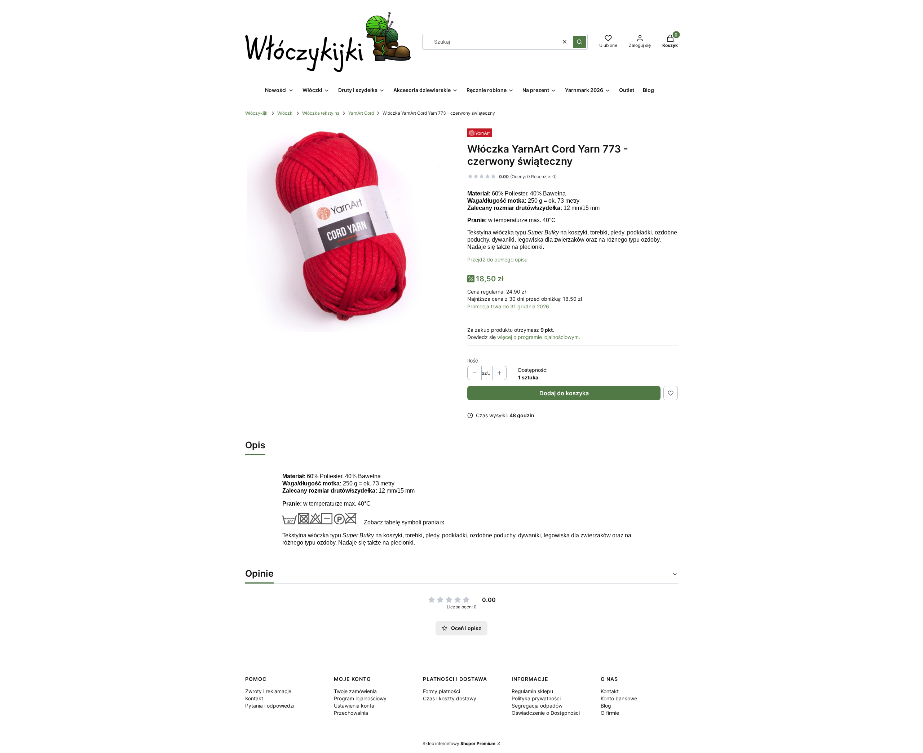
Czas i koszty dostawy (449, 698)
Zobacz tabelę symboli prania (401, 522)
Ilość (472, 360)
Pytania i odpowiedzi (269, 706)
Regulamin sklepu (532, 691)
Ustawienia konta (354, 706)
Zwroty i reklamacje (268, 691)
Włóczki (285, 113)
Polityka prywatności (536, 698)
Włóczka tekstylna (321, 113)
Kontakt (254, 698)
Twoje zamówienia (355, 691)
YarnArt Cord (361, 113)
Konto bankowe (619, 698)
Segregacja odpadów (537, 706)
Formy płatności (441, 691)
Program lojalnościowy (360, 698)
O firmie (610, 713)
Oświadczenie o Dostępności (546, 713)
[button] (579, 42)
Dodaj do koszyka (564, 393)
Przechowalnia (351, 713)
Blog (606, 706)
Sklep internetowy (459, 743)
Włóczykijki (257, 113)
